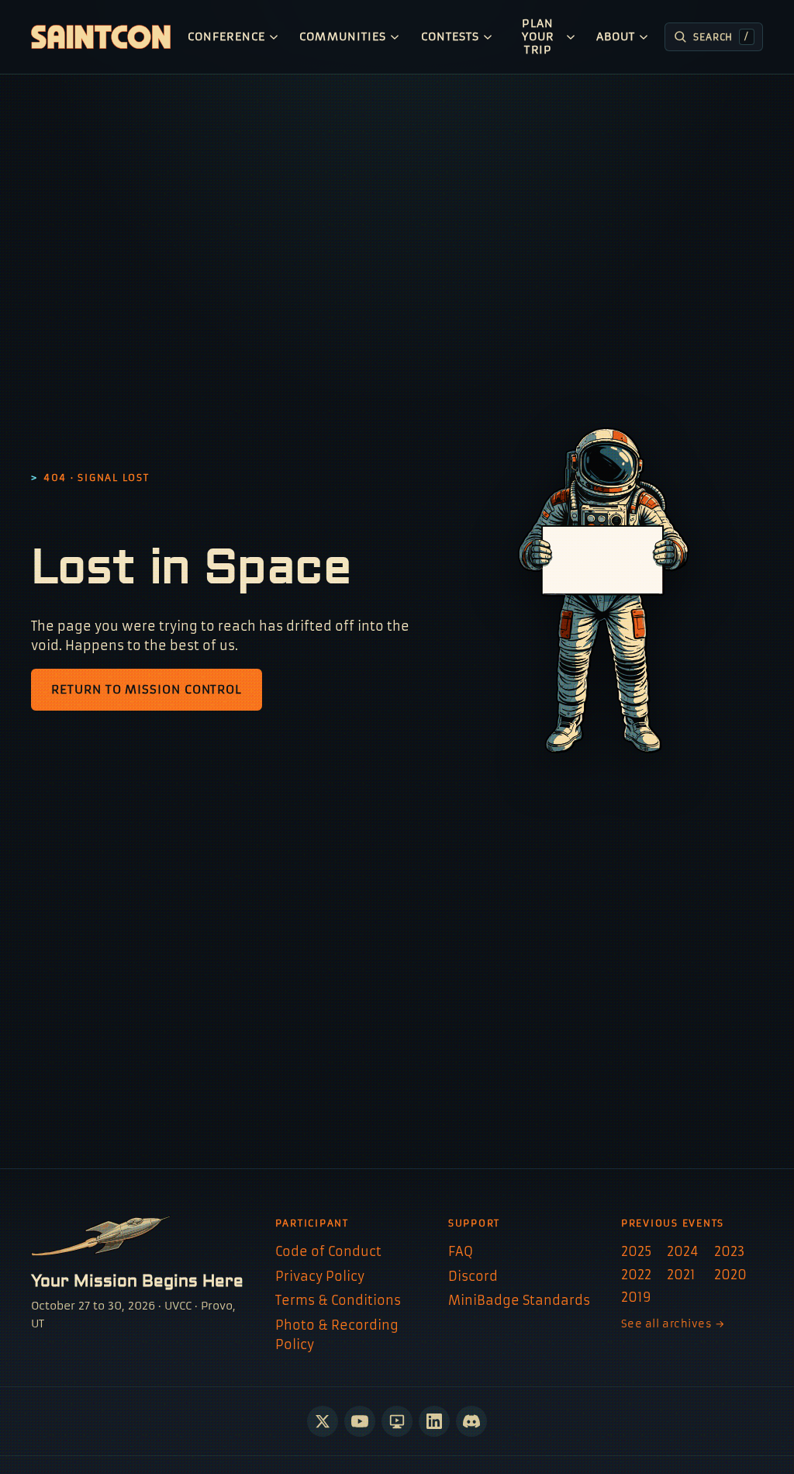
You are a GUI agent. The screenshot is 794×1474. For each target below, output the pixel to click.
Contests (450, 36)
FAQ (460, 1251)
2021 (681, 1274)
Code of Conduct (328, 1251)
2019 (636, 1297)
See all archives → (673, 1323)
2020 (730, 1274)
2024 (683, 1251)
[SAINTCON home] (101, 37)
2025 (636, 1251)
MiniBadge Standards (519, 1300)
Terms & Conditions (338, 1300)
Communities (342, 36)
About (615, 36)
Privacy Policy (319, 1276)
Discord (473, 1276)
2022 (636, 1274)
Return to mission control (146, 689)
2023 (729, 1251)
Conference (226, 36)
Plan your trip (538, 37)
